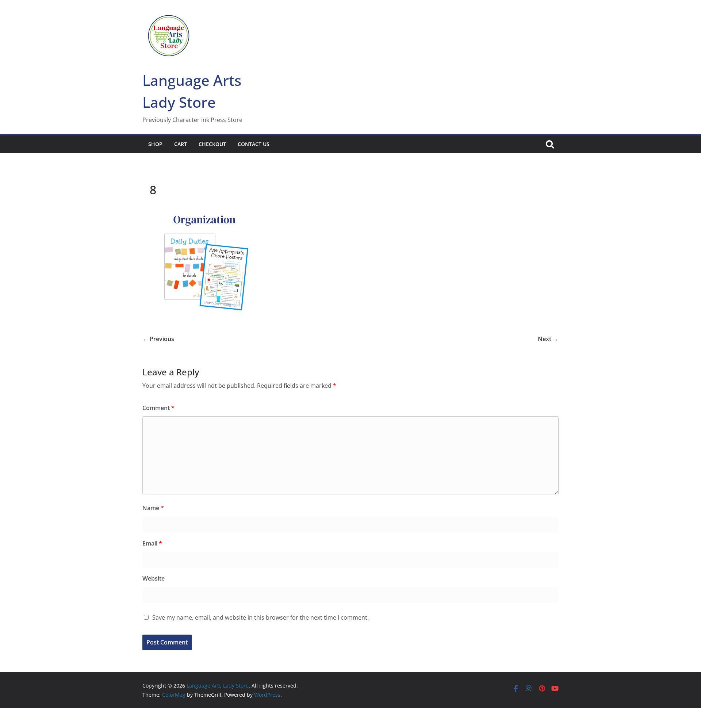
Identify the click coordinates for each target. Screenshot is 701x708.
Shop (155, 144)
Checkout (212, 144)
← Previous (158, 339)
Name (153, 508)
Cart (180, 144)
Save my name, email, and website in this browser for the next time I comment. (260, 617)
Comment (158, 408)
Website (153, 578)
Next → (548, 339)
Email (152, 543)
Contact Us (253, 144)
